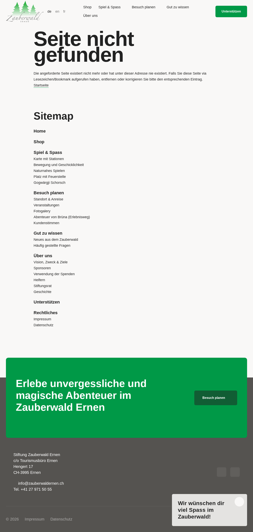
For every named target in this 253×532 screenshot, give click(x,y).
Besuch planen (49, 192)
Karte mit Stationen (49, 159)
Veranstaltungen (46, 205)
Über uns (43, 255)
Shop (39, 141)
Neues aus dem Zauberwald (56, 240)
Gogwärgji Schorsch (49, 183)
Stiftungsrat (43, 286)
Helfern (39, 280)
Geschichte (42, 292)
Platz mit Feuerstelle (50, 177)
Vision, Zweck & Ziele (51, 262)
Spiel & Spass (48, 152)
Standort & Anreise (48, 199)
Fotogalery (42, 211)
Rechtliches (46, 312)
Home (40, 131)
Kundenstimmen (46, 223)
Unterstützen (47, 302)
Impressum (42, 319)
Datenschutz (43, 325)
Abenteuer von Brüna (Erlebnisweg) (62, 217)
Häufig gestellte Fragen (52, 246)
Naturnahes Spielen (49, 171)
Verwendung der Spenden (54, 274)
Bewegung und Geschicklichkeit (59, 165)
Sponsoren (42, 268)
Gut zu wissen (48, 233)
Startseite (41, 85)
